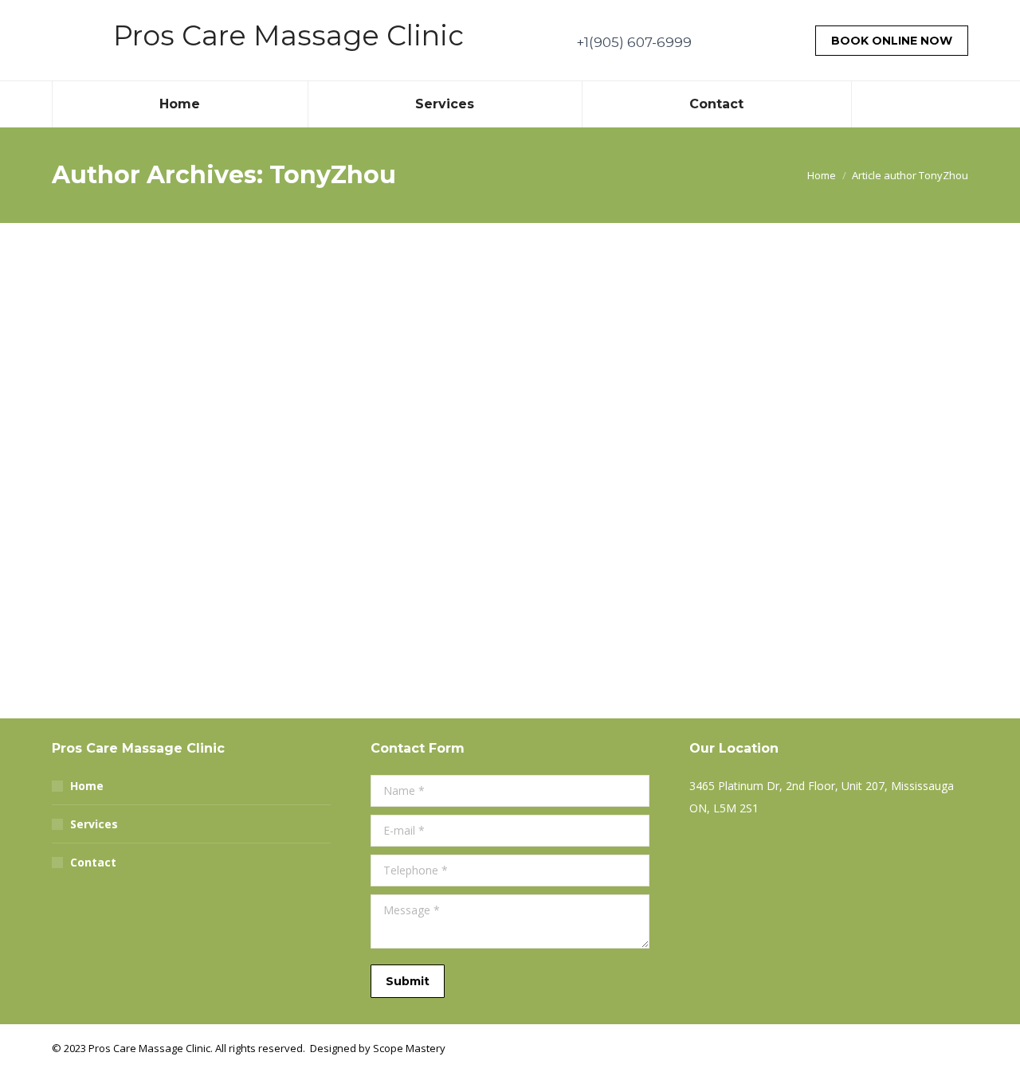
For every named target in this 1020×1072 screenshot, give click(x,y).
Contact (93, 862)
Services (94, 823)
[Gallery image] (510, 461)
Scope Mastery (409, 1048)
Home (87, 785)
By (103, 692)
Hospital (103, 662)
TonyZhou (332, 175)
